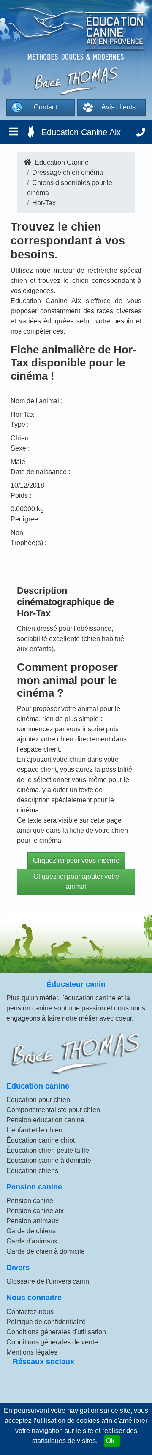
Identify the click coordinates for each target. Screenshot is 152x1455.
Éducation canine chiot (40, 1140)
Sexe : (20, 448)
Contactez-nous (30, 1311)
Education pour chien (38, 1099)
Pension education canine (45, 1120)
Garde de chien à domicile (45, 1251)
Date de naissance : (40, 471)
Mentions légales (31, 1352)
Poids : (21, 495)
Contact (45, 107)
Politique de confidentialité (46, 1321)
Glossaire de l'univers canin (47, 1281)
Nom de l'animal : (36, 400)
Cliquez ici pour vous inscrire (76, 860)
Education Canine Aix (81, 132)
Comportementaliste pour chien (53, 1109)
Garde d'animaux (31, 1241)
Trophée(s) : (28, 542)
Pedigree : (26, 519)
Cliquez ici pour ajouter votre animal (76, 881)
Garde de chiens (31, 1231)
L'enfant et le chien (34, 1130)
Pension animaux (32, 1220)
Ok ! (112, 1440)
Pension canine (29, 1200)
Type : (20, 424)
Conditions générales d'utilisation (56, 1332)
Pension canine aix (35, 1210)
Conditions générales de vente (52, 1342)
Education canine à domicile (48, 1160)
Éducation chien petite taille (47, 1150)
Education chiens (32, 1170)
